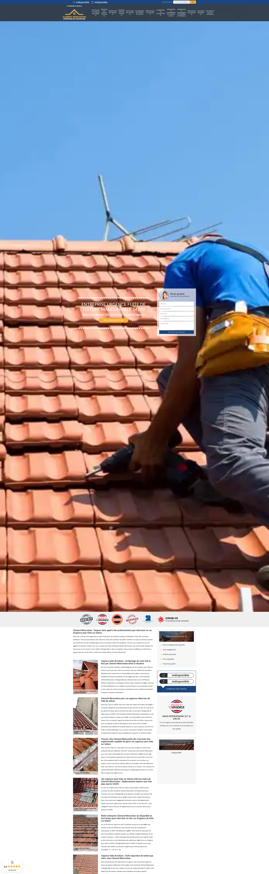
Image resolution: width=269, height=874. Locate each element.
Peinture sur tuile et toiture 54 (104, 13)
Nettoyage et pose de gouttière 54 (95, 12)
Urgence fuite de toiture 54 (121, 12)
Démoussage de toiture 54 (150, 12)
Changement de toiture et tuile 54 (139, 12)
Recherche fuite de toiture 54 (210, 12)
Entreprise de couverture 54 (160, 12)
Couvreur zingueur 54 (200, 12)
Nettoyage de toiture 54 (130, 12)
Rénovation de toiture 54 (192, 12)
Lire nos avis (12, 870)
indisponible (82, 2)
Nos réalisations (113, 320)
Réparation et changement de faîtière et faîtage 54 (181, 13)
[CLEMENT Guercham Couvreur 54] (74, 12)
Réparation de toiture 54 (113, 12)
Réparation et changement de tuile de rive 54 (171, 13)
